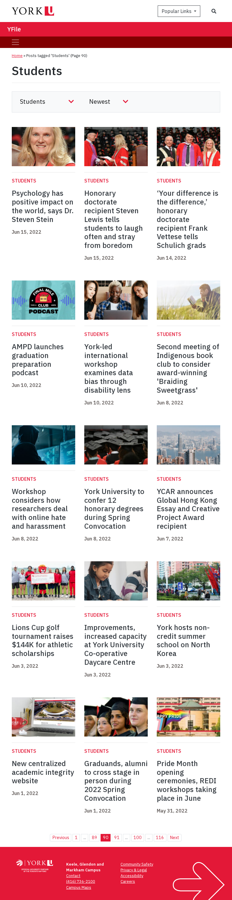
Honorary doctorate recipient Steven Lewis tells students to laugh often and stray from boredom (113, 219)
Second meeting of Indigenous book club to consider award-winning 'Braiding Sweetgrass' (188, 368)
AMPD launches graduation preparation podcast (38, 359)
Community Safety (137, 864)
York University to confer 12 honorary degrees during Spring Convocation (114, 508)
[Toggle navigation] (15, 42)
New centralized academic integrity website (43, 772)
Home (17, 55)
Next (174, 837)
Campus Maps (78, 887)
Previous (60, 837)
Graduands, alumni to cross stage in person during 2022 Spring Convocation (116, 781)
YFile (14, 29)
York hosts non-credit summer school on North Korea (183, 640)
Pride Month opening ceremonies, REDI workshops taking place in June (187, 781)
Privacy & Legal (134, 870)
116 (160, 837)
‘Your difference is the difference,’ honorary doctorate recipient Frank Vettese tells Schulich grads (187, 219)
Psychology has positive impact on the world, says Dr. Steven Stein (43, 206)
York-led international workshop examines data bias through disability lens (108, 368)
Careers (128, 881)
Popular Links (177, 11)
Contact (73, 875)
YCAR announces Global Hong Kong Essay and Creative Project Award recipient (188, 508)
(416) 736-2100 (80, 881)
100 (138, 837)
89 (94, 837)
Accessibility (132, 875)
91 (117, 837)
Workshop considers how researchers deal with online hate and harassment (40, 508)
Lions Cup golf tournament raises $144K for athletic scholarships (42, 640)
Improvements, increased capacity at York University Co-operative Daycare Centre (115, 645)
